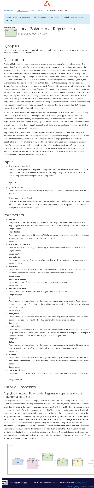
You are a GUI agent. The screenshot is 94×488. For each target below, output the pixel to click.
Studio (33, 10)
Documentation (9, 10)
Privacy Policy (81, 482)
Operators (41, 10)
